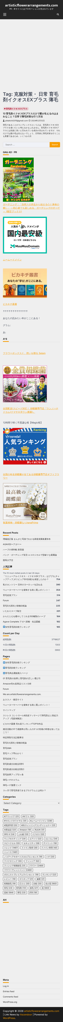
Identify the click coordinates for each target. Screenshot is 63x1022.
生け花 (51, 883)
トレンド (11, 848)
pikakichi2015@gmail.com (16, 121)
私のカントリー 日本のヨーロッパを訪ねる (22, 584)
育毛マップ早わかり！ (13, 753)
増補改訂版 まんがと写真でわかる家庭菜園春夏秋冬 (27, 539)
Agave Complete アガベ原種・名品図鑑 (21, 621)
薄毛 (21, 892)
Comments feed (10, 996)
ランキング (49, 875)
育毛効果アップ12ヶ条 (13, 774)
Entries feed (8, 991)
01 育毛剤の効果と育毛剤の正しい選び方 (22, 678)
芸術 (8, 892)
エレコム (51, 839)
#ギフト (28, 816)
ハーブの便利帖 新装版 (13, 549)
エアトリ (35, 839)
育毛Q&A (7, 748)
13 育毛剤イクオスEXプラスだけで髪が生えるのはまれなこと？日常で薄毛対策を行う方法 (30, 115)
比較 (37, 883)
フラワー (36, 866)
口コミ (24, 883)
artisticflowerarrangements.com (31, 5)
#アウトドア (11, 816)
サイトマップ (9, 710)
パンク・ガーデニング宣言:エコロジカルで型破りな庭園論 (30, 555)
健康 (41, 879)
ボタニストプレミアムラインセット (21, 875)
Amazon (25, 830)
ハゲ (50, 857)
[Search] (58, 14)
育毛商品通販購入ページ (16, 673)
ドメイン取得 (30, 848)
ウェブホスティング (15, 839)
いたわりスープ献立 (12, 611)
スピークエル (12, 843)
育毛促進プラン (10, 595)
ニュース (11, 852)
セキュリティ (32, 843)
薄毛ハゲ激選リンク (12, 785)
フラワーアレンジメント (18, 870)
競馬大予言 (8, 560)
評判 (33, 892)
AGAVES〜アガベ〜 (12, 544)
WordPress (9, 1018)
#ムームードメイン (41, 821)
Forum (6, 600)
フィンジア (33, 861)
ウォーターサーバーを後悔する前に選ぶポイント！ (26, 590)
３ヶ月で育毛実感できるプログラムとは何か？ (24, 790)
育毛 (8, 888)
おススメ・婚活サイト (13, 699)
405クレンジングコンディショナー (38, 825)
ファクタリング (13, 861)
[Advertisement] (31, 52)
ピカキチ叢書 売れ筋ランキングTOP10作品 (23, 724)
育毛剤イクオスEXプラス (17, 109)
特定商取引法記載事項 (13, 737)
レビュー (10, 879)
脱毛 (34, 888)
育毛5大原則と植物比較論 (15, 605)
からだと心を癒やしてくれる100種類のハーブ (24, 616)
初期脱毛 (10, 883)
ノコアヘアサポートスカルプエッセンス (23, 857)
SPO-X (9, 834)
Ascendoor (26, 1014)
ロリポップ (26, 879)
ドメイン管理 (49, 848)
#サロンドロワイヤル (15, 821)
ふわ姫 (23, 834)
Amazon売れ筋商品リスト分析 (17, 683)
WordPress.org (10, 1002)
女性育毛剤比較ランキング (17, 627)
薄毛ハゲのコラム (11, 780)
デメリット (50, 843)
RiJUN (39, 830)
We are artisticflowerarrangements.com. (22, 694)
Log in (6, 986)
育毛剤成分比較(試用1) (13, 764)
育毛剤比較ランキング (15, 667)
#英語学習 (10, 825)
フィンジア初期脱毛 (14, 866)
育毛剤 (21, 888)
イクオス (38, 834)
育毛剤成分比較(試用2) (13, 769)
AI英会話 (10, 830)
